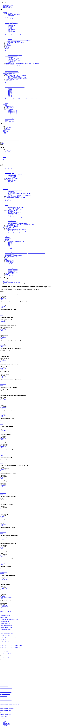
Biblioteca (7, 47)
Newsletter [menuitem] (7, 202)
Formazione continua (9, 24)
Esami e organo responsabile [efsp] (11, 23)
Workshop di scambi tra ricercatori (11, 101)
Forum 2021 (10, 93)
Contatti (4, 133)
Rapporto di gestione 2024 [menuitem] (12, 265)
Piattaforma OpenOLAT (9, 99)
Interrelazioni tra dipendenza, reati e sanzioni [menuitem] (16, 207)
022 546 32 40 (3, 337)
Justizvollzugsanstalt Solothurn (6, 688)
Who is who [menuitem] (7, 228)
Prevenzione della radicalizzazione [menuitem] (11, 225)
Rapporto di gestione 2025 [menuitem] (12, 264)
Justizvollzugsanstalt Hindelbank (6, 657)
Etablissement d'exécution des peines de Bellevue (9, 619)
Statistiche (7, 84)
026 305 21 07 (3, 306)
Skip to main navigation (7, 6)
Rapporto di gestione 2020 (12, 115)
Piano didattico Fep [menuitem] (11, 192)
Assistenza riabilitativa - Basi (13, 67)
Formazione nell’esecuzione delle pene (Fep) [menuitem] (13, 190)
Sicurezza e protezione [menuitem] (9, 218)
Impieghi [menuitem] (7, 199)
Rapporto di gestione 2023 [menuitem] (12, 266)
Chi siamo (5, 104)
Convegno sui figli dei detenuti (11, 97)
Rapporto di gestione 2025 (12, 110)
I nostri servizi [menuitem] (5, 189)
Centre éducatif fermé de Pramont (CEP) (8, 671)
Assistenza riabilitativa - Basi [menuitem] (13, 222)
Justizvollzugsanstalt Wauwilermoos (7, 708)
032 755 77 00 (3, 345)
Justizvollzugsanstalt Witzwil (5, 710)
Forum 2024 (10, 90)
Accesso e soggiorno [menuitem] (11, 177)
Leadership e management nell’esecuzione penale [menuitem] (17, 231)
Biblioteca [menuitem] (7, 201)
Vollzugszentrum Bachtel (5, 615)
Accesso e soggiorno (11, 22)
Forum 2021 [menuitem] (10, 247)
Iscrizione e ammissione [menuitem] (12, 172)
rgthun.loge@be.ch (4, 606)
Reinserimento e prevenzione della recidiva (13, 65)
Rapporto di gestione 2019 (12, 116)
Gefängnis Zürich (3, 716)
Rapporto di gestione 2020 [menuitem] (12, 270)
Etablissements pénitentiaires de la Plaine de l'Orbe (9, 665)
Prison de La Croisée (4, 639)
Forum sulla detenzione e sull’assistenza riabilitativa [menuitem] (14, 241)
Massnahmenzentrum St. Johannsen (7, 684)
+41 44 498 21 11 (3, 579)
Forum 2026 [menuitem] (10, 242)
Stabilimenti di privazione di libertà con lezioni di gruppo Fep (19, 40)
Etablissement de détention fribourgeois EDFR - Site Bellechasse (12, 645)
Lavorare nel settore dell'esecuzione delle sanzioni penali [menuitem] (15, 229)
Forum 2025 (10, 89)
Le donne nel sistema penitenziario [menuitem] (14, 212)
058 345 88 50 (3, 446)
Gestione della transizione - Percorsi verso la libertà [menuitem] (17, 223)
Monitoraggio (7, 129)
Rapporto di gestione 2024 (12, 111)
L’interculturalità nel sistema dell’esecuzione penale (17, 78)
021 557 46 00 (3, 376)
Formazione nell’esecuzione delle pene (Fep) (13, 34)
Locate (2, 291)
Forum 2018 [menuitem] (10, 250)
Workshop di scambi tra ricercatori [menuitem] (11, 256)
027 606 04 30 (3, 384)
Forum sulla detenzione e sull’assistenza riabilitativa (14, 87)
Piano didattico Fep (11, 36)
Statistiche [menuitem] (7, 239)
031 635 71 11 (3, 596)
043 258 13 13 (3, 454)
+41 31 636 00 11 (3, 605)
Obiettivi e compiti (8, 80)
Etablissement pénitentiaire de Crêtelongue (8, 637)
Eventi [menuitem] (6, 257)
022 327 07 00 (3, 329)
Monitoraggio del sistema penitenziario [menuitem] (12, 196)
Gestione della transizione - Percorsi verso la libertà (17, 68)
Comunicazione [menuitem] (6, 240)
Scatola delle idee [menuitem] (11, 185)
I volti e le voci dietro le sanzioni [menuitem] (14, 208)
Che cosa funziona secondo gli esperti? (15, 55)
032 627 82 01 (3, 547)
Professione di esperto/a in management (15, 18)
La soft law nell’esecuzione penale (11, 79)
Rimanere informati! (11, 31)
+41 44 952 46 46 (3, 588)
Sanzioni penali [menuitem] (8, 238)
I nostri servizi (5, 33)
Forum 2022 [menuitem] (10, 246)
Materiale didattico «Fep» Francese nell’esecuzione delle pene (19, 38)
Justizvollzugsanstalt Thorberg (6, 692)
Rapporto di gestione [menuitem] (9, 263)
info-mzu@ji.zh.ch (3, 580)
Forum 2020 (10, 94)
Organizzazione (8, 81)
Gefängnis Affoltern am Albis (6, 611)
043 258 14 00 (3, 461)
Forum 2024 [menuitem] (10, 244)
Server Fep (10, 39)
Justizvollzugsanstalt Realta (5, 677)
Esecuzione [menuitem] (7, 237)
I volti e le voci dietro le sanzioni (14, 54)
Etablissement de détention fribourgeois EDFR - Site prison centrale (13, 647)
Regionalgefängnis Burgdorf (5, 629)
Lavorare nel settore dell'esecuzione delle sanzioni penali (15, 75)
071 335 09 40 (3, 407)
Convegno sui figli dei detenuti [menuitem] (11, 252)
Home (4, 280)
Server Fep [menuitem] (10, 194)
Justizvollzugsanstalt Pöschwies (6, 669)
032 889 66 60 (3, 352)
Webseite (2, 573)
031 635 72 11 (3, 493)
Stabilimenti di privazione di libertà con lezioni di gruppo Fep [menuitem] (19, 195)
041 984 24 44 (3, 539)
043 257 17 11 (3, 477)
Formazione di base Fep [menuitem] (12, 191)
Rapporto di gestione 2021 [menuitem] (12, 269)
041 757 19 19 (3, 555)
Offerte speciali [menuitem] (10, 181)
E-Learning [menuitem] (10, 183)
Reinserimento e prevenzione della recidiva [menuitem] (13, 220)
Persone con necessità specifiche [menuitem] (11, 210)
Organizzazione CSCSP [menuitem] (9, 261)
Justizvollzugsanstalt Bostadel (6, 625)
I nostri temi (5, 49)
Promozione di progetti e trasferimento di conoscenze (15, 42)
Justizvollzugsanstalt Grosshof (6, 653)
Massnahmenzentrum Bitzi (5, 623)
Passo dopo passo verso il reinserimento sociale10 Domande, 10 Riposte (21, 70)
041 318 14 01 (3, 532)
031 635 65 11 (3, 524)
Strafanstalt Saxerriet (4, 686)
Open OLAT (7, 128)
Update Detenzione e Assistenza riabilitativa (13, 100)
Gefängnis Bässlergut (4, 617)
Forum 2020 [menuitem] (10, 248)
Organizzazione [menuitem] (8, 236)
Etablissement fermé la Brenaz (6, 627)
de (3, 135)
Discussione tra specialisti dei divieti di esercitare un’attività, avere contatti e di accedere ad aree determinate (25, 98)
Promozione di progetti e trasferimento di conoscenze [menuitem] (15, 197)
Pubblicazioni (7, 43)
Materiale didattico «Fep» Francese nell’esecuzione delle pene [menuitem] (19, 193)
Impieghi (7, 44)
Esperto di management (9, 17)
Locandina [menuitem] (10, 182)
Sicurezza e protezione (9, 64)
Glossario (7, 46)
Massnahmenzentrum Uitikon (6, 700)
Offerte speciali (10, 26)
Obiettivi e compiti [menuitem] (8, 234)
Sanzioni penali (8, 83)
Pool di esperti (8, 45)
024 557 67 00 (3, 360)
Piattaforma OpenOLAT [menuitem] (9, 254)
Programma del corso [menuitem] (12, 180)
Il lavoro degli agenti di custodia (14, 76)
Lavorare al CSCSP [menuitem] (9, 262)
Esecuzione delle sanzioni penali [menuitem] (9, 227)
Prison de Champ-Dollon (5, 635)
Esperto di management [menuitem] (9, 173)
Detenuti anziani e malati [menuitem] (12, 213)
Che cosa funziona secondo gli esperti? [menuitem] (15, 209)
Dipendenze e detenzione (10, 51)
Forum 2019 (10, 95)
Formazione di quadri (12, 19)
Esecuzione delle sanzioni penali (9, 73)
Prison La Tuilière (3, 696)
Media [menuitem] (6, 274)
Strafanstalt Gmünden (4, 651)
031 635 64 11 (3, 516)
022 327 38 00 (3, 313)
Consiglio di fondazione (9, 106)
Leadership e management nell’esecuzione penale (17, 77)
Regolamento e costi (11, 29)
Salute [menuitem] (6, 205)
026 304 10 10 (3, 298)
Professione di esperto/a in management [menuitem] (15, 174)
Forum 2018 (10, 96)
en (3, 138)
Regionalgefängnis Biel (4, 621)
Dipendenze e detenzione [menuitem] (10, 206)
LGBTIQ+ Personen (11, 61)
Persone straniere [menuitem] (11, 211)
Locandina (10, 27)
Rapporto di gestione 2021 (12, 114)
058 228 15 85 (3, 430)
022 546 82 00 (3, 321)
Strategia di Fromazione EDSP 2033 (12, 72)
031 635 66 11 (3, 508)
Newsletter (7, 48)
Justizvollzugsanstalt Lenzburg (6, 661)
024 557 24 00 (3, 368)
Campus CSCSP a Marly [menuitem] (10, 275)
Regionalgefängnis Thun (5, 694)
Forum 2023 (10, 91)
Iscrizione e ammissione (12, 16)
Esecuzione (7, 82)
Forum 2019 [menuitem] (10, 249)
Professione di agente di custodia (14, 14)
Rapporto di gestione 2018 (12, 117)
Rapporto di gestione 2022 (12, 113)
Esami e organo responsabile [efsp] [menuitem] (11, 178)
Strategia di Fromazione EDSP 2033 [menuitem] (12, 226)
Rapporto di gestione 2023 (12, 112)
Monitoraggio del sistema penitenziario (12, 41)
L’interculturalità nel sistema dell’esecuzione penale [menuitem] (17, 232)
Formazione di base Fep (12, 35)
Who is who (7, 74)
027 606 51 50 (3, 399)
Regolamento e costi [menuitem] (11, 184)
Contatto (4, 721)
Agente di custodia (8, 13)
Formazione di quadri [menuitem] (12, 175)
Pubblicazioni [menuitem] (7, 198)
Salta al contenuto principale (8, 5)
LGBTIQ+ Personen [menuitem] (11, 215)
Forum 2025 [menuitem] (10, 243)
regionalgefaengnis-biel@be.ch (6, 597)
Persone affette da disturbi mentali (14, 60)
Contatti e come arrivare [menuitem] (9, 273)
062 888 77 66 (3, 485)
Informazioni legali (6, 724)
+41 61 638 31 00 (3, 570)
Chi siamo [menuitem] (5, 258)
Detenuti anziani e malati (12, 59)
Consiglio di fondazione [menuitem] (9, 260)
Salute (6, 50)
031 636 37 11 (3, 500)
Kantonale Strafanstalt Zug (5, 714)
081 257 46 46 (3, 422)
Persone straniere (11, 57)
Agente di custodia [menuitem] (8, 168)
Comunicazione (6, 85)
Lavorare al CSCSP (9, 108)
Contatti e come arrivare (9, 119)
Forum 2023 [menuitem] (10, 245)
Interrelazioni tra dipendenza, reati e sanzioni (16, 52)
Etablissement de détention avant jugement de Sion (9, 682)
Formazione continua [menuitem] (9, 179)
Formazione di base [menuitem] (11, 170)
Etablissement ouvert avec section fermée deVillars (9, 704)
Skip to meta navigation (7, 7)
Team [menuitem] (6, 259)
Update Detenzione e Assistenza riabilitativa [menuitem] (13, 255)
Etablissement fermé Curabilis (6, 641)
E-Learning (10, 28)
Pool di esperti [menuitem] (8, 200)
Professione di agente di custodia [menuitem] (14, 169)
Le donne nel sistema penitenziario (14, 58)
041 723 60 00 (3, 563)
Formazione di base (11, 15)
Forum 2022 (10, 92)
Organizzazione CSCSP (9, 107)
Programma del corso (12, 25)
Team (6, 105)
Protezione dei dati (6, 723)
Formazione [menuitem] (5, 167)
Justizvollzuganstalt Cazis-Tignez (6, 633)
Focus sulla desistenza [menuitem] (12, 221)
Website (1, 299)
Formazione (5, 12)
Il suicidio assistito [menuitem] (11, 216)
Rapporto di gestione (9, 109)
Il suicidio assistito (11, 62)
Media (6, 120)
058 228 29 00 (3, 438)
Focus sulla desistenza (12, 66)
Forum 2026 (10, 88)
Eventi (6, 103)
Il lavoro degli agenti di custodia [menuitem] (14, 230)
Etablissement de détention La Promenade (8, 673)
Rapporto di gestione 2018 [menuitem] (12, 272)
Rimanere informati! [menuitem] (11, 186)
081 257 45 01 (3, 415)
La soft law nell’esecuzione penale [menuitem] (11, 233)
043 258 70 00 (3, 469)
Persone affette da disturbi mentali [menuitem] (14, 214)
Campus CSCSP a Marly (10, 121)
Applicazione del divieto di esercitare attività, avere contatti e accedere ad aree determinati (22, 63)
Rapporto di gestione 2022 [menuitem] (12, 268)
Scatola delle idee (11, 30)
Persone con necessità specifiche (11, 56)
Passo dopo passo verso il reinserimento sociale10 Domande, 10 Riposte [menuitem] (21, 224)
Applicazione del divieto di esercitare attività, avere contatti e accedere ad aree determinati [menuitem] (22, 217)
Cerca (1, 140)
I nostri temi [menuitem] (5, 204)
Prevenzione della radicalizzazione (11, 71)
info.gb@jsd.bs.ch (3, 572)
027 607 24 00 (3, 391)
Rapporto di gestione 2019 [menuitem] (12, 271)
